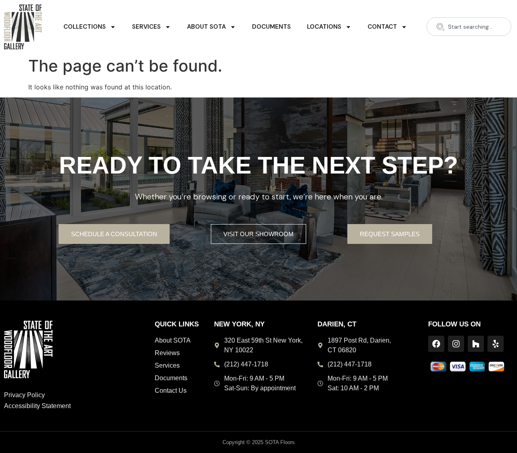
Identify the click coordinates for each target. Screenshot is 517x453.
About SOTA (206, 27)
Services (146, 27)
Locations (324, 27)
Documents (271, 27)
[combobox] (469, 26)
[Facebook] (436, 344)
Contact (382, 27)
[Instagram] (456, 344)
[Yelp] (496, 344)
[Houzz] (476, 344)
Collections (84, 27)
